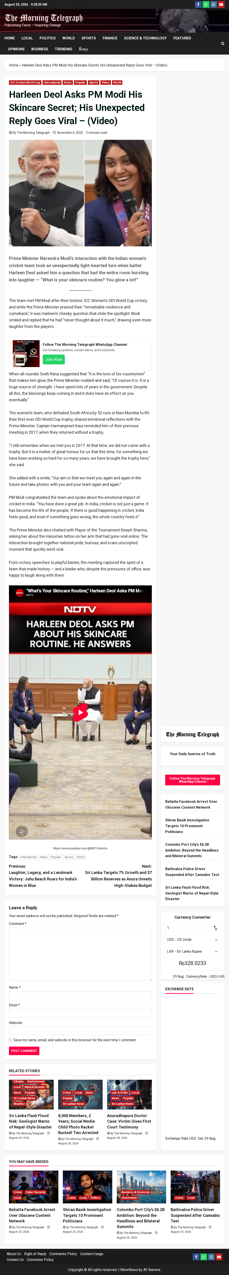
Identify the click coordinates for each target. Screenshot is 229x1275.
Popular (80, 82)
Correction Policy (40, 1260)
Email (14, 1005)
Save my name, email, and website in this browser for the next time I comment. (75, 1040)
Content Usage (91, 1254)
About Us (14, 1254)
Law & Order (120, 1092)
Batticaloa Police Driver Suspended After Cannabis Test (195, 1215)
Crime (67, 1092)
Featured (182, 38)
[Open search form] (223, 43)
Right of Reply (35, 1254)
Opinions (16, 49)
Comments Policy (63, 1254)
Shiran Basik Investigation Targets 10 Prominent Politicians (187, 826)
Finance (110, 38)
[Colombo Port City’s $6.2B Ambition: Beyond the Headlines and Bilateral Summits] (141, 1187)
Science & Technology (145, 38)
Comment (17, 924)
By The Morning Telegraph (31, 132)
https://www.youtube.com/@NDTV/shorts (80, 848)
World (68, 38)
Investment (129, 1197)
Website (15, 1023)
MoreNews (129, 1270)
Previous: (43, 876)
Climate (19, 1081)
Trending (63, 49)
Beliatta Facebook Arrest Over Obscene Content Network (32, 1215)
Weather (19, 1103)
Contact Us (15, 1260)
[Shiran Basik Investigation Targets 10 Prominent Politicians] (87, 1187)
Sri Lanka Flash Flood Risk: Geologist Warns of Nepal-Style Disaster (30, 1121)
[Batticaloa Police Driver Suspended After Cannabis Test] (195, 1187)
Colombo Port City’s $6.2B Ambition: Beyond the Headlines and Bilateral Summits (192, 850)
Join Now (53, 359)
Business (39, 49)
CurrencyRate (196, 976)
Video (106, 82)
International (52, 82)
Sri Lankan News (24, 1098)
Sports (89, 38)
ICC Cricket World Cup (25, 82)
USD (192, 1138)
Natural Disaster (35, 1087)
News (67, 82)
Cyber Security (35, 1192)
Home (9, 38)
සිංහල (83, 49)
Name (15, 987)
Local (27, 38)
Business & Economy (135, 1192)
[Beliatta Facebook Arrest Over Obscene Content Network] (33, 1187)
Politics (48, 38)
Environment (36, 1081)
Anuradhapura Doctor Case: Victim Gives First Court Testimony (129, 1121)
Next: (118, 876)
